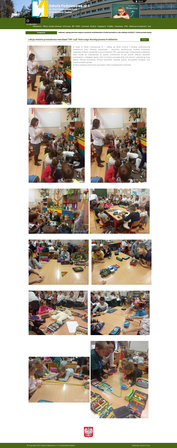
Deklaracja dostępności (138, 26)
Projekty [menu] (110, 26)
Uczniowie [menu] (85, 26)
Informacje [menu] (67, 26)
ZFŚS (126, 26)
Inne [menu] (149, 26)
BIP (73, 26)
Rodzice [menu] (93, 26)
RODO (78, 26)
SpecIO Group (145, 445)
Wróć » (144, 40)
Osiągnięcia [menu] (101, 26)
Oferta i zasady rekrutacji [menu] (52, 26)
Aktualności (37, 26)
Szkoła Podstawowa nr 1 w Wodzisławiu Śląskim (58, 445)
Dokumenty (119, 26)
